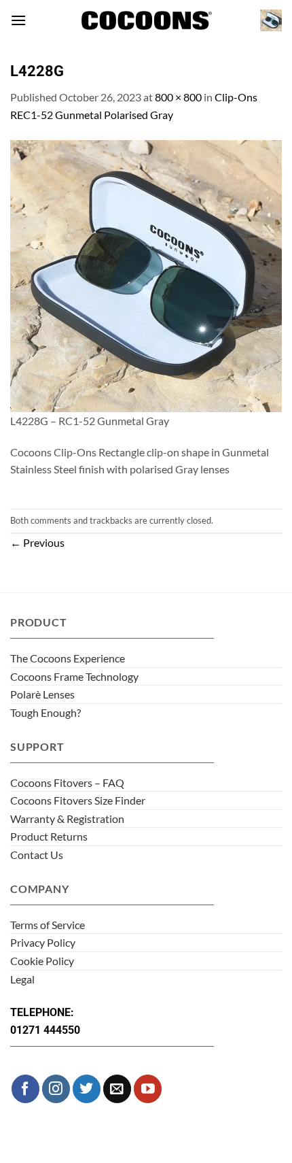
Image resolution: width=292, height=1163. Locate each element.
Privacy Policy (42, 942)
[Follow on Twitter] (87, 1088)
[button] (18, 20)
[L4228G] (146, 274)
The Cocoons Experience (67, 658)
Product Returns (49, 836)
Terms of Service (47, 924)
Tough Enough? (45, 712)
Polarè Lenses (42, 694)
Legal (22, 979)
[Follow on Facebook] (25, 1088)
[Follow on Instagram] (56, 1088)
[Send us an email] (117, 1088)
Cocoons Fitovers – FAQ (67, 782)
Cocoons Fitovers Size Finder (77, 800)
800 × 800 (178, 96)
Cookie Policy (42, 960)
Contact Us (36, 854)
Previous (37, 542)
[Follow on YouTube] (148, 1088)
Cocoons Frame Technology (74, 676)
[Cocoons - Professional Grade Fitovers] (146, 20)
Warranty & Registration (67, 818)
